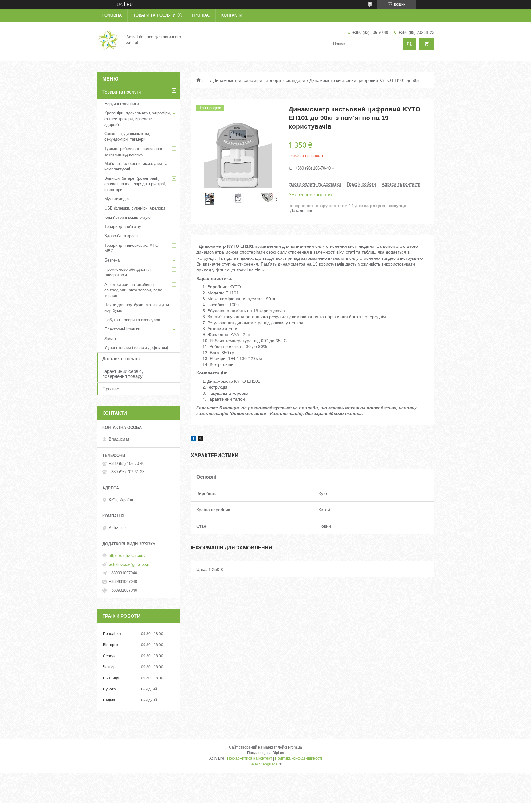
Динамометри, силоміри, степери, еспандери (259, 80)
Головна (112, 15)
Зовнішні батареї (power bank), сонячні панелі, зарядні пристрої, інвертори (135, 184)
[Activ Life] (108, 39)
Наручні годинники (121, 104)
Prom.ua (295, 747)
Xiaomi (110, 338)
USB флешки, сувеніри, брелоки (134, 208)
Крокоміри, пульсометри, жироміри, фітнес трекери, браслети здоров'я (137, 118)
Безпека (112, 260)
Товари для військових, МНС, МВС (131, 248)
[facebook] (193, 439)
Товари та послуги (154, 15)
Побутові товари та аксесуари (132, 320)
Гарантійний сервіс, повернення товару (122, 374)
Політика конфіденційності (298, 758)
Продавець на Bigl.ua (265, 753)
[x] (200, 439)
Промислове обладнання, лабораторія (128, 272)
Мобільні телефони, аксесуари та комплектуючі (135, 166)
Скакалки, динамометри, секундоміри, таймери (127, 136)
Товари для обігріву (122, 226)
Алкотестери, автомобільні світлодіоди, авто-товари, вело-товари (133, 290)
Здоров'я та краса (121, 236)
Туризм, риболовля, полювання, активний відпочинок (134, 151)
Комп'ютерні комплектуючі (129, 217)
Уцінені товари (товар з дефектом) (136, 347)
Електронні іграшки (122, 329)
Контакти (231, 15)
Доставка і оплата (121, 358)
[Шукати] (409, 44)
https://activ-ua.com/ (127, 555)
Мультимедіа (116, 199)
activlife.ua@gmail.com (130, 564)
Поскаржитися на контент (249, 758)
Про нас (201, 15)
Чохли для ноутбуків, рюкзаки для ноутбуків (136, 307)
